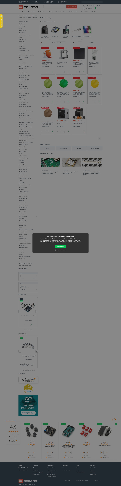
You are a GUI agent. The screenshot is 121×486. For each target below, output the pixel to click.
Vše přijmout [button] (60, 246)
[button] (60, 250)
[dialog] (60, 243)
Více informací (77, 242)
